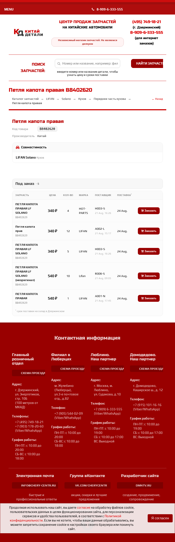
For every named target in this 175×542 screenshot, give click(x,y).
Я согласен (160, 518)
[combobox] (87, 63)
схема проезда (33, 373)
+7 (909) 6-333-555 (108, 409)
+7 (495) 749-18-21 (29, 422)
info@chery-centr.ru (38, 485)
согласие (83, 507)
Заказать (150, 210)
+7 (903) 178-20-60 (29, 426)
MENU (8, 9)
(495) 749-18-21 (146, 21)
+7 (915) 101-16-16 (147, 405)
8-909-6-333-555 (109, 9)
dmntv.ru (143, 485)
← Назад (157, 98)
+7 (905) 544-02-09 (68, 413)
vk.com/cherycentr (91, 485)
